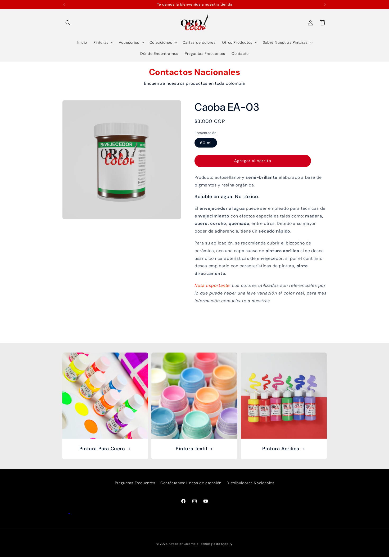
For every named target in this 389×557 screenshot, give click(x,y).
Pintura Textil (191, 449)
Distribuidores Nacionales (250, 482)
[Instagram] (73, 511)
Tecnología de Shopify (216, 544)
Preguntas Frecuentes (135, 482)
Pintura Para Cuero (102, 449)
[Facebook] (66, 511)
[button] (68, 23)
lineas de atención (291, 301)
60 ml (205, 142)
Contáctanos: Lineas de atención (190, 482)
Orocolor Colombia (183, 544)
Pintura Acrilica (280, 449)
